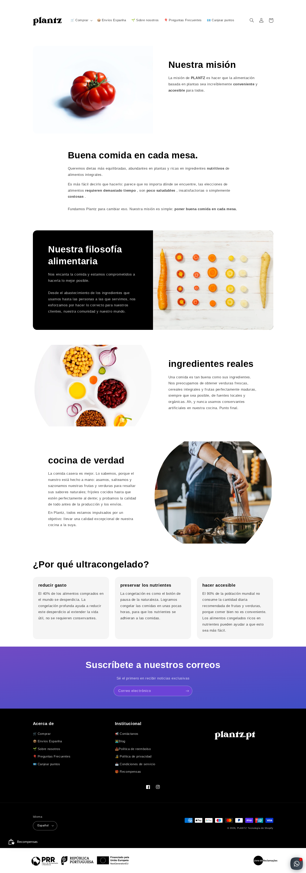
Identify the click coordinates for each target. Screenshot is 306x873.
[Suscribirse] (187, 691)
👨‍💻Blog (120, 741)
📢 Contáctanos (126, 733)
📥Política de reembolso (133, 749)
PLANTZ (242, 828)
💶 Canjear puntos (46, 764)
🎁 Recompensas (128, 771)
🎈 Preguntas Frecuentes (52, 756)
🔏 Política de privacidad (133, 756)
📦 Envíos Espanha (47, 741)
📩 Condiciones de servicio (135, 764)
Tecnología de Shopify (260, 828)
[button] (81, 20)
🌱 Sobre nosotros (46, 749)
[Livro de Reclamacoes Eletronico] (265, 860)
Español (43, 825)
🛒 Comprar (42, 733)
